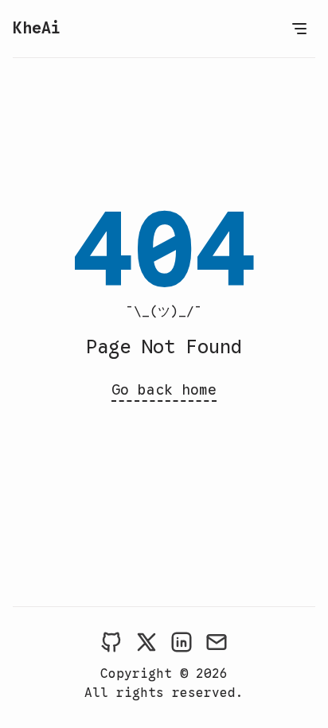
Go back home (164, 390)
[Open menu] (299, 29)
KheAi (37, 28)
